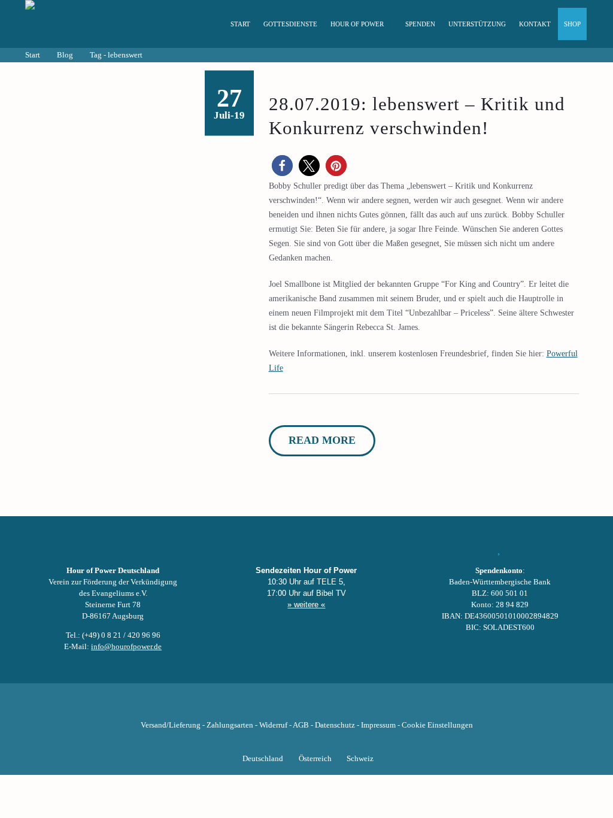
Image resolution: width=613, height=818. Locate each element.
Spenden (420, 24)
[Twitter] (266, 707)
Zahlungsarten (230, 725)
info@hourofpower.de (126, 647)
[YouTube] (286, 707)
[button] (282, 165)
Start (240, 24)
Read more (322, 440)
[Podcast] (347, 707)
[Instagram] (306, 707)
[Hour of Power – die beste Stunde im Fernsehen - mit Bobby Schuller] (91, 24)
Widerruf (273, 725)
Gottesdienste (290, 24)
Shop (572, 24)
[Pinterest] (327, 707)
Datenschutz (335, 725)
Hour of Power (357, 24)
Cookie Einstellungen (437, 725)
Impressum (378, 725)
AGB (301, 725)
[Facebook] (245, 707)
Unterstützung (477, 24)
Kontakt (535, 24)
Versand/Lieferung (171, 725)
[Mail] (368, 707)
